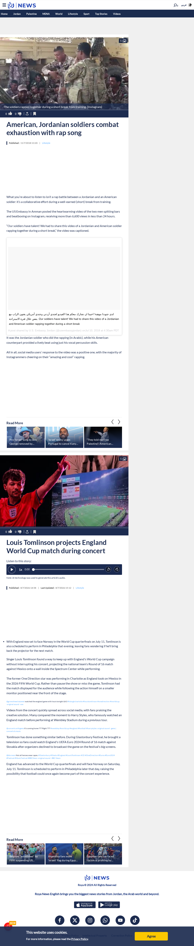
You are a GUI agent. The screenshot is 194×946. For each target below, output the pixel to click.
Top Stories (101, 13)
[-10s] (108, 569)
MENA (46, 13)
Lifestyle (73, 13)
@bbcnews (11, 755)
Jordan (17, 13)
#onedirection (103, 701)
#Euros (102, 755)
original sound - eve (15, 704)
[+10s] (117, 569)
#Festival (10, 758)
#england (73, 728)
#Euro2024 (110, 755)
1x (20, 569)
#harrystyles (91, 728)
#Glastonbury (44, 755)
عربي (184, 4)
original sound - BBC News (49, 758)
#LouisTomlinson (73, 755)
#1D (83, 755)
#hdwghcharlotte (75, 701)
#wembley (55, 728)
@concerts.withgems (15, 728)
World (58, 13)
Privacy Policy (79, 939)
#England (61, 755)
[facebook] (59, 920)
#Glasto (53, 755)
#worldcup (115, 701)
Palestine (31, 13)
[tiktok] (135, 920)
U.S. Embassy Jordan (42, 330)
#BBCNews (32, 758)
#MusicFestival (21, 758)
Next (112, 422)
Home (4, 13)
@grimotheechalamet (15, 701)
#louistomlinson (90, 701)
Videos (117, 13)
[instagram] (90, 920)
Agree (151, 936)
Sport (86, 13)
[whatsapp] (105, 920)
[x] (75, 920)
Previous (119, 422)
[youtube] (120, 920)
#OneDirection (91, 755)
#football (82, 728)
